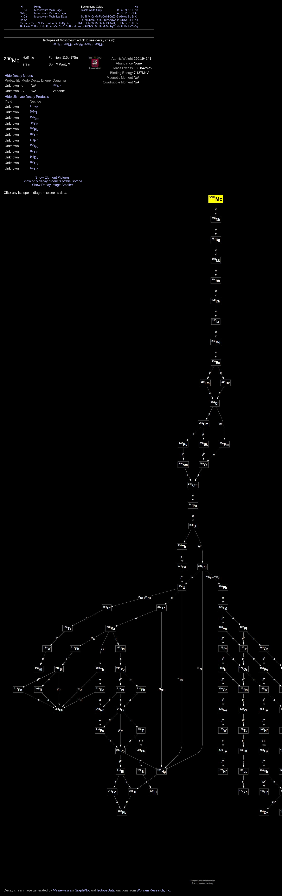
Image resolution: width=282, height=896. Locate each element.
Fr (21, 26)
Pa (36, 26)
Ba (25, 23)
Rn (136, 23)
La (28, 23)
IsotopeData (106, 890)
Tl (118, 23)
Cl (133, 13)
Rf (85, 26)
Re (96, 23)
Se (129, 16)
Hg (114, 23)
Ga (118, 16)
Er (71, 23)
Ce (32, 23)
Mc (126, 26)
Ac (29, 26)
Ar (136, 13)
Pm (43, 23)
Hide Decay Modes (19, 75)
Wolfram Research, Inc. (154, 890)
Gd (56, 23)
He (136, 6)
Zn (114, 16)
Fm (71, 26)
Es (67, 26)
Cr (92, 16)
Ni (107, 16)
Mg (25, 13)
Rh (104, 19)
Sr (25, 19)
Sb (125, 19)
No (79, 26)
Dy (63, 23)
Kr (136, 16)
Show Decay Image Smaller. (52, 185)
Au (111, 23)
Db (89, 26)
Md (75, 26)
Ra (25, 26)
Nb (89, 19)
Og (136, 26)
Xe (136, 19)
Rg (111, 26)
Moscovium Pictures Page (50, 13)
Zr (86, 19)
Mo (93, 19)
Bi (125, 23)
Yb (79, 23)
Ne (136, 10)
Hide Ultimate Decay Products (27, 96)
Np (43, 26)
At (133, 23)
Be (25, 10)
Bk (60, 26)
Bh (96, 26)
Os (100, 23)
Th (32, 26)
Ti (86, 16)
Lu (82, 23)
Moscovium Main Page (48, 10)
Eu (52, 23)
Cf (64, 26)
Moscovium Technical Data (50, 16)
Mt (104, 26)
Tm (75, 23)
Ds (107, 26)
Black (84, 10)
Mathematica (62, 890)
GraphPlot (82, 890)
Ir (104, 23)
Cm (56, 26)
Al (118, 13)
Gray (99, 10)
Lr (83, 26)
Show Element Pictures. (52, 177)
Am (52, 26)
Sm (48, 23)
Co (104, 16)
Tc (96, 19)
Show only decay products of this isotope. (53, 181)
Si (122, 13)
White (92, 10)
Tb (60, 23)
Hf (85, 23)
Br (133, 16)
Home (37, 6)
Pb (122, 23)
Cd (114, 19)
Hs (100, 26)
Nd (39, 23)
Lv (129, 26)
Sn (122, 19)
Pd (107, 19)
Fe (100, 16)
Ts (132, 26)
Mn (96, 16)
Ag (111, 19)
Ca (25, 16)
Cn (114, 26)
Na (21, 13)
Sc (82, 16)
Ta (89, 23)
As (125, 16)
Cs (21, 23)
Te (129, 19)
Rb (21, 19)
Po (129, 23)
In (118, 19)
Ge (122, 16)
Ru (100, 19)
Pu (47, 26)
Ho (67, 23)
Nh (118, 26)
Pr (36, 23)
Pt (107, 23)
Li (21, 10)
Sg (92, 26)
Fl (122, 26)
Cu (111, 16)
